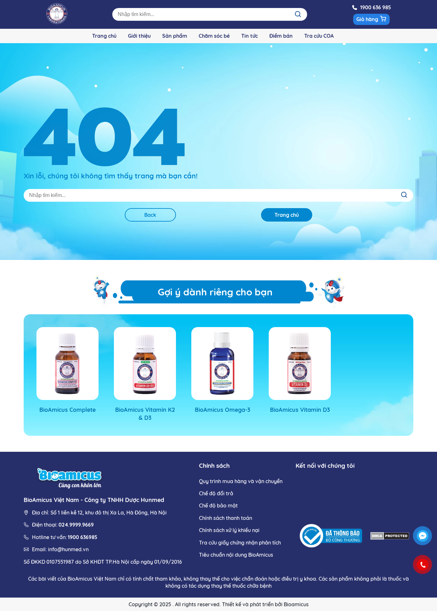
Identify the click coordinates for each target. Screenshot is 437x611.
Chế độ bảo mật (218, 505)
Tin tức (249, 36)
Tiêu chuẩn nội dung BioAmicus (236, 555)
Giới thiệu (139, 36)
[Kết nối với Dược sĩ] (422, 535)
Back (150, 215)
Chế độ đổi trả (216, 493)
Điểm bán (281, 36)
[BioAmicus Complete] (67, 363)
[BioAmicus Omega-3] (222, 363)
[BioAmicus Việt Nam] (70, 477)
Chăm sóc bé (214, 36)
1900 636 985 (375, 7)
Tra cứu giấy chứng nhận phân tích (240, 542)
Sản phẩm (174, 36)
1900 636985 (82, 537)
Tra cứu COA (319, 36)
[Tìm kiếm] (298, 14)
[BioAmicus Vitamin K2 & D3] (145, 363)
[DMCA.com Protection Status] (389, 536)
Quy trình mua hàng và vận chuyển (240, 481)
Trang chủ (104, 36)
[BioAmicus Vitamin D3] (300, 363)
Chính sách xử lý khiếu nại (229, 530)
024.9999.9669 (76, 524)
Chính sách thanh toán (225, 518)
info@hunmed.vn (68, 549)
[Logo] (56, 22)
